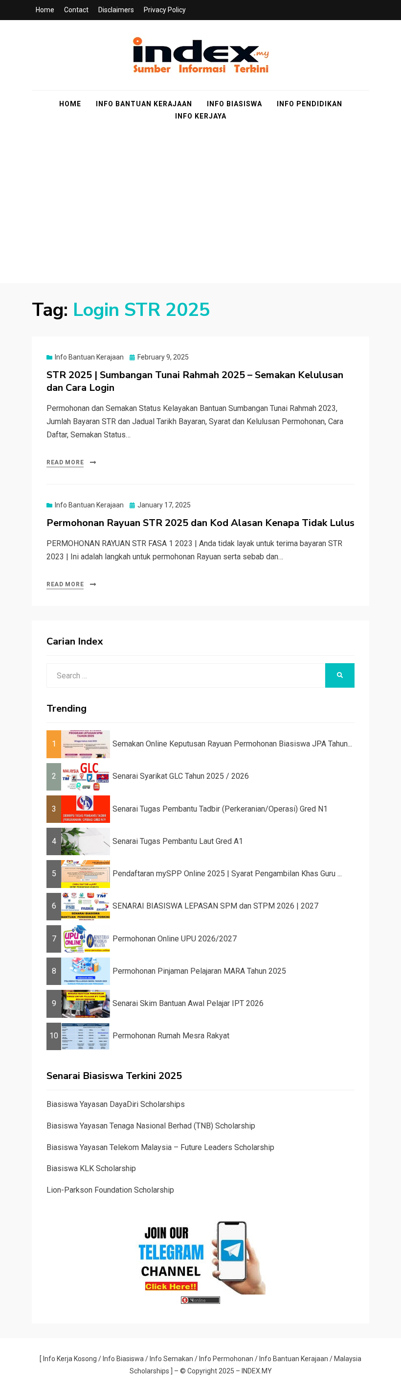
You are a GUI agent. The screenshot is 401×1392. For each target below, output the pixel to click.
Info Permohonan (226, 1359)
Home (45, 10)
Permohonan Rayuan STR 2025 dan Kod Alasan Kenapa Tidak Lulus (200, 522)
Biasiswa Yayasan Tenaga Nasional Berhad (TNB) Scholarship (150, 1125)
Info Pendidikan (309, 104)
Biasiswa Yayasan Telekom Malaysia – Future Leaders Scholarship (160, 1147)
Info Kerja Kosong (70, 1359)
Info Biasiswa (234, 104)
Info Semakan (171, 1359)
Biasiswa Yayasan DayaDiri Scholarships (115, 1104)
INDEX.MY (257, 1371)
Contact (76, 10)
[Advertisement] (200, 214)
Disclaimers (116, 10)
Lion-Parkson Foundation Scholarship (110, 1190)
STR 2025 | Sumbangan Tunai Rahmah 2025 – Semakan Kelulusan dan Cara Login (194, 381)
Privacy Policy (165, 10)
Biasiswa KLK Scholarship (91, 1168)
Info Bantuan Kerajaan (144, 104)
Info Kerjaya (200, 116)
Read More (65, 462)
